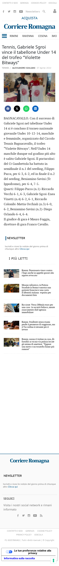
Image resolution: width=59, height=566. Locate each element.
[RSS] (41, 515)
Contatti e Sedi (14, 530)
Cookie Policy (44, 530)
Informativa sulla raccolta (19, 558)
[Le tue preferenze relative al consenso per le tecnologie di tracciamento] (53, 560)
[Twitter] (9, 11)
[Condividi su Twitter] (17, 108)
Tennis (5, 67)
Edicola (38, 534)
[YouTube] (21, 11)
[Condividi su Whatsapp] (26, 108)
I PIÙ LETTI (18, 258)
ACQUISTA (30, 18)
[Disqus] (29, 405)
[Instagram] (14, 11)
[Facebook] (3, 11)
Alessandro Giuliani (23, 68)
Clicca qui (24, 249)
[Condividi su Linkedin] (35, 108)
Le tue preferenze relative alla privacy (32, 552)
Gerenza (29, 530)
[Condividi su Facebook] (8, 108)
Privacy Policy (23, 534)
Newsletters (33, 11)
